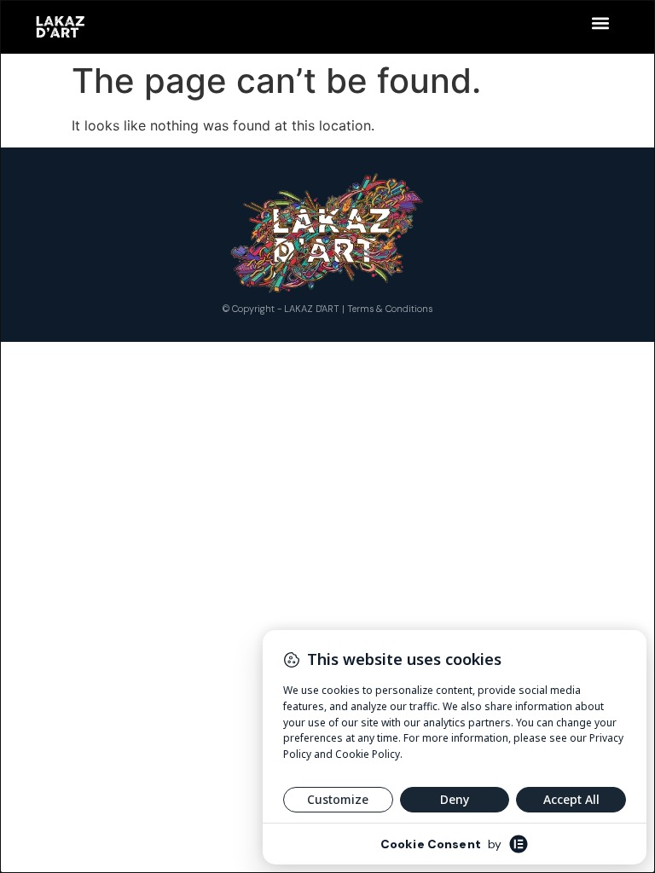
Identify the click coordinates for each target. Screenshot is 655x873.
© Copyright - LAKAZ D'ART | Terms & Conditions (327, 309)
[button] (600, 23)
